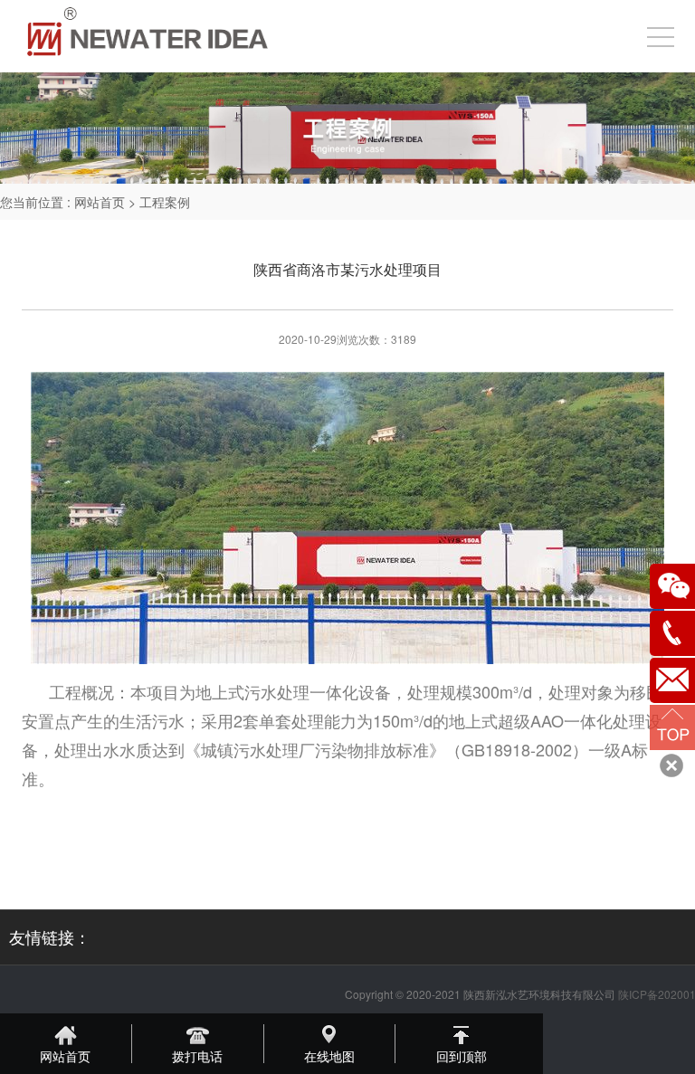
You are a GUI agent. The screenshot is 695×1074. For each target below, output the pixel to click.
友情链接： (49, 936)
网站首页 (99, 202)
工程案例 (164, 202)
